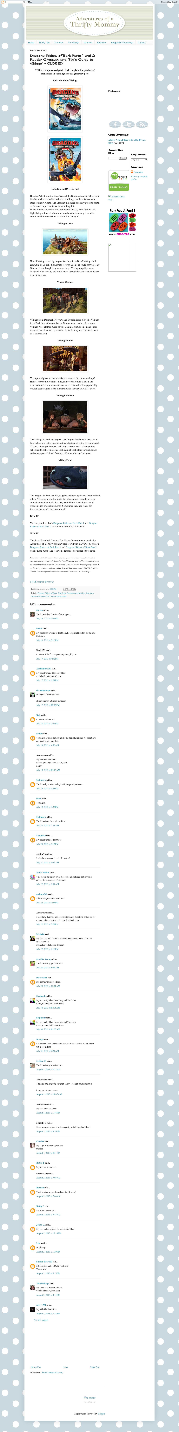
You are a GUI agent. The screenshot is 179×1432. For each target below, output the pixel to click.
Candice (40, 1141)
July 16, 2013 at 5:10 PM (47, 640)
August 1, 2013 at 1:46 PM (48, 1112)
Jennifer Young (43, 958)
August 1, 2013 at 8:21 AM (48, 1069)
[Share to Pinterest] (74, 589)
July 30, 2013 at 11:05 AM (48, 1007)
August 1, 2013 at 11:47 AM (49, 1094)
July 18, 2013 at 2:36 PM (47, 723)
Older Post (94, 1367)
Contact (142, 42)
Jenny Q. (40, 1224)
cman (39, 798)
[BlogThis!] (66, 589)
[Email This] (64, 589)
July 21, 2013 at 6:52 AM (47, 862)
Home (31, 42)
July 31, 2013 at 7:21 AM (47, 1050)
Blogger (101, 1413)
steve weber (41, 977)
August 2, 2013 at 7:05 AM (48, 1177)
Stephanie (41, 996)
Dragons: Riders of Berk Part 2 (81, 547)
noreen (39, 609)
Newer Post (36, 1367)
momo (39, 628)
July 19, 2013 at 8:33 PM (47, 806)
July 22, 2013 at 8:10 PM (47, 948)
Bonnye (39, 1039)
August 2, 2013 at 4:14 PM (48, 1294)
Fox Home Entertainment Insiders (71, 593)
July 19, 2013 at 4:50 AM (47, 745)
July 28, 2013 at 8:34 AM (47, 967)
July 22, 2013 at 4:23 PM (47, 902)
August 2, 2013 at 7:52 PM (48, 1313)
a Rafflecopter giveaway (42, 581)
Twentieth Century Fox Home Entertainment (48, 596)
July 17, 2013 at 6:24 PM (47, 680)
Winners (88, 42)
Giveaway (90, 593)
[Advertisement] (65, 1343)
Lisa (38, 1243)
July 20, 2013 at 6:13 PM (47, 843)
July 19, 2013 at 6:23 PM (47, 788)
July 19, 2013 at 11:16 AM (48, 769)
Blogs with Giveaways (122, 42)
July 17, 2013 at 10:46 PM (48, 704)
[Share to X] (69, 589)
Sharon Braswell (44, 1261)
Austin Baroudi (43, 668)
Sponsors (101, 42)
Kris (38, 715)
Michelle (40, 934)
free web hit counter (89, 1402)
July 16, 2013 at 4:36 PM (47, 618)
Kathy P (40, 1206)
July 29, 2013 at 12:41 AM (48, 985)
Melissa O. (41, 1060)
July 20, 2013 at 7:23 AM (47, 825)
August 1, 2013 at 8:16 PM (48, 1131)
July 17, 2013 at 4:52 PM (47, 658)
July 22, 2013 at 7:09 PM (47, 924)
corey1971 (41, 1304)
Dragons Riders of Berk (47, 593)
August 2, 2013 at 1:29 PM (48, 1251)
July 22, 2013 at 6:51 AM (47, 884)
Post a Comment (41, 1319)
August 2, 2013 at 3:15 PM (48, 1273)
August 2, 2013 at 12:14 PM (48, 1233)
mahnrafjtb (41, 894)
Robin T (40, 1162)
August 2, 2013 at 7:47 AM (48, 1214)
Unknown (41, 779)
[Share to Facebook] (72, 589)
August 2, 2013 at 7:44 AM (48, 1196)
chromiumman (43, 690)
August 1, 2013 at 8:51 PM (48, 1152)
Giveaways (73, 42)
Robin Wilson (42, 872)
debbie (39, 733)
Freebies (59, 42)
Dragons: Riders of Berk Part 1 (68, 523)
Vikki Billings (42, 1283)
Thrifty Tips (44, 42)
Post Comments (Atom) (52, 1372)
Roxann (40, 1187)
